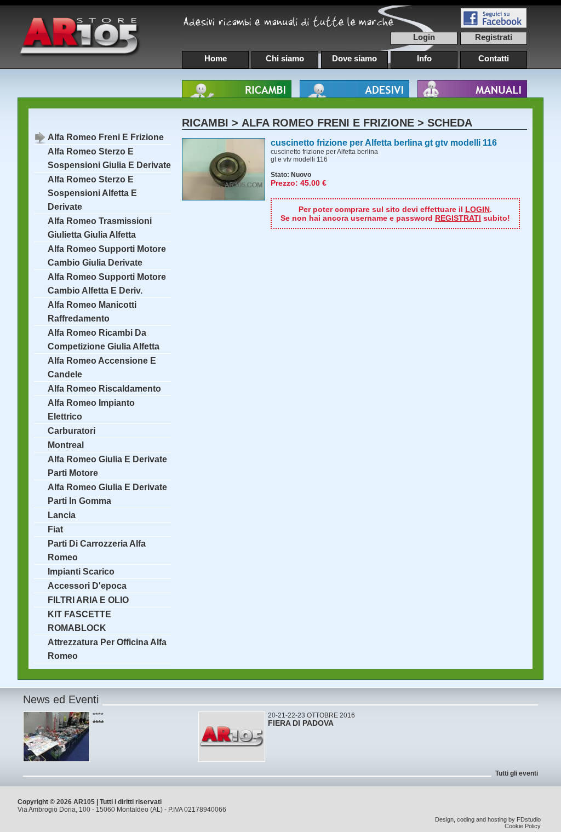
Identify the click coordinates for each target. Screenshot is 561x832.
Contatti (493, 58)
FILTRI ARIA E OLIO (88, 600)
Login (424, 37)
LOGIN (477, 209)
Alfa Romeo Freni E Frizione (106, 137)
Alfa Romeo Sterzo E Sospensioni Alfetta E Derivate (92, 193)
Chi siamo (285, 58)
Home (215, 58)
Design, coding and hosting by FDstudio (488, 819)
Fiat (55, 529)
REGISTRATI (458, 218)
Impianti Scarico (81, 571)
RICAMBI (205, 123)
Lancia (62, 515)
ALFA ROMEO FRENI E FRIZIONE (328, 123)
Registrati (493, 37)
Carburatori (71, 430)
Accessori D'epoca (87, 585)
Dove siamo (354, 58)
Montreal (66, 445)
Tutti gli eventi (516, 773)
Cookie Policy (523, 826)
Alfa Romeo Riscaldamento (104, 388)
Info (424, 58)
